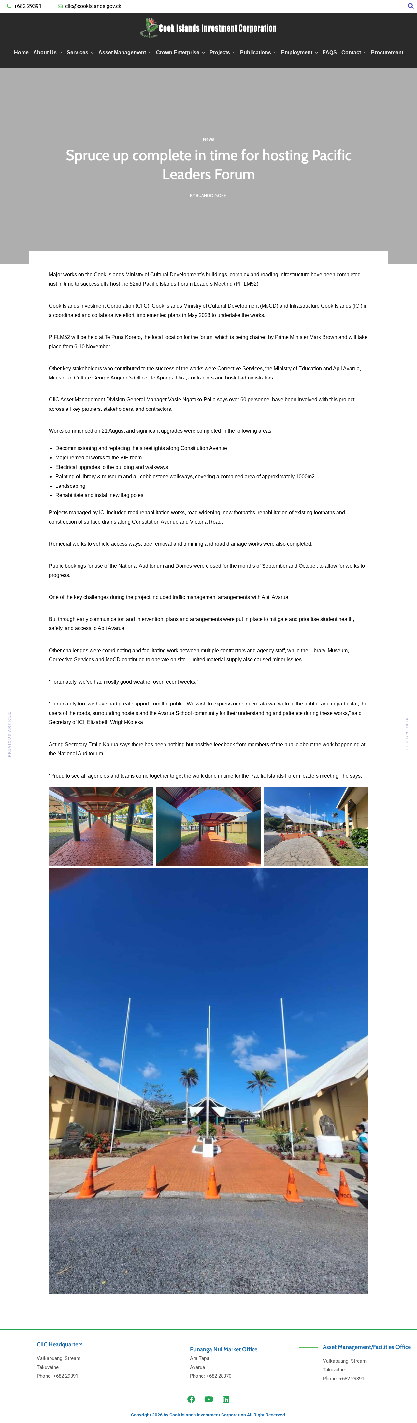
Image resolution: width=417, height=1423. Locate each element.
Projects (219, 52)
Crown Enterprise (177, 52)
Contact (351, 52)
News (208, 139)
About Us (45, 52)
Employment (296, 52)
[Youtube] (208, 1399)
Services (77, 52)
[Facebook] (191, 1399)
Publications (255, 52)
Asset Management (122, 52)
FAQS (330, 52)
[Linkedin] (226, 1399)
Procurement (387, 52)
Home (21, 52)
